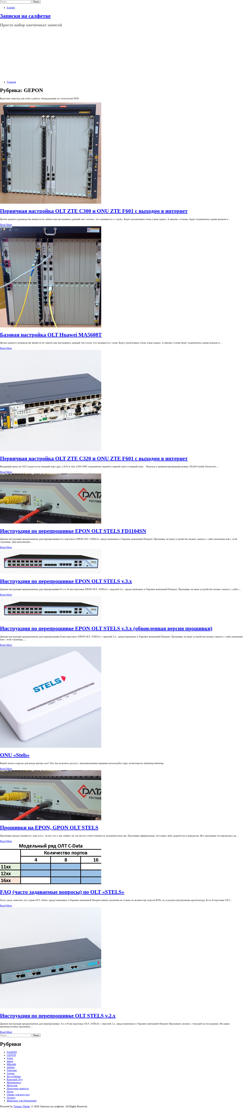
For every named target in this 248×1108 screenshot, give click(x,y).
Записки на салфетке (25, 16)
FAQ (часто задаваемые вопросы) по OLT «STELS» (62, 892)
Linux (10, 1058)
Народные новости (18, 1088)
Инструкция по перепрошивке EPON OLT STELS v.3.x (66, 581)
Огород (11, 1097)
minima (11, 1067)
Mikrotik (11, 1064)
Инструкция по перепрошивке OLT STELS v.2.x (58, 1016)
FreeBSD (12, 1052)
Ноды (10, 1091)
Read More (6, 224)
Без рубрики (14, 1076)
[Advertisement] (124, 54)
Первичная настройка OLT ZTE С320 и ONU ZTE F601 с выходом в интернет (94, 458)
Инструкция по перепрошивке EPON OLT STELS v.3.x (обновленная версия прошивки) (106, 628)
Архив (10, 1073)
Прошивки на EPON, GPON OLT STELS (49, 827)
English (11, 7)
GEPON (11, 1055)
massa (10, 1061)
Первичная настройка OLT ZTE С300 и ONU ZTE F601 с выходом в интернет (94, 211)
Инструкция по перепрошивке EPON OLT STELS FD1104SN (73, 531)
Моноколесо (14, 1082)
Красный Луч (14, 1079)
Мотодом (12, 1085)
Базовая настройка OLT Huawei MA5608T (51, 335)
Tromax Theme (21, 1106)
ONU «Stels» (15, 755)
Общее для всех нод (18, 1094)
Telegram (12, 1070)
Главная (11, 82)
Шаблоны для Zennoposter (22, 1100)
